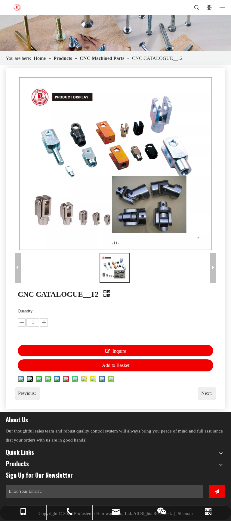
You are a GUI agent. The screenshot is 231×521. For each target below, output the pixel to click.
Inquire (119, 351)
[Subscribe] (217, 491)
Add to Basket (115, 365)
